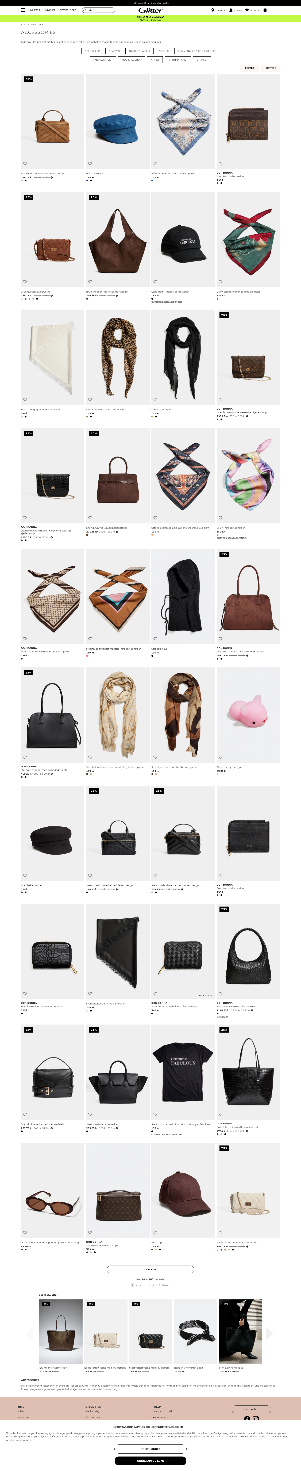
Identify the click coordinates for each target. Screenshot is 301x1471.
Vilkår (21, 1411)
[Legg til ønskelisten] (25, 164)
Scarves (114, 51)
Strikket (202, 59)
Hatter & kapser (139, 51)
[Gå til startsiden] (150, 10)
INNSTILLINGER (150, 1449)
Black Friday (92, 1411)
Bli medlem (251, 1409)
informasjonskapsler (20, 1440)
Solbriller (92, 51)
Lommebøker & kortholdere (197, 51)
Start (23, 24)
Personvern (24, 1417)
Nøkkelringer (102, 59)
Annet (155, 59)
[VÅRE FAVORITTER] (271, 68)
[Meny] (23, 10)
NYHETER (34, 10)
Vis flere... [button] (150, 1269)
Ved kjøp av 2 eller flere (150, 20)
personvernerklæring (249, 1436)
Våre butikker (92, 1417)
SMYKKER (49, 10)
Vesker (164, 51)
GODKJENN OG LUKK (150, 1460)
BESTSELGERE (68, 10)
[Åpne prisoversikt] (51, 177)
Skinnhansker (177, 59)
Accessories (36, 24)
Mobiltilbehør (131, 59)
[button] (237, 10)
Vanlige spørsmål (162, 1411)
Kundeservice (160, 1417)
